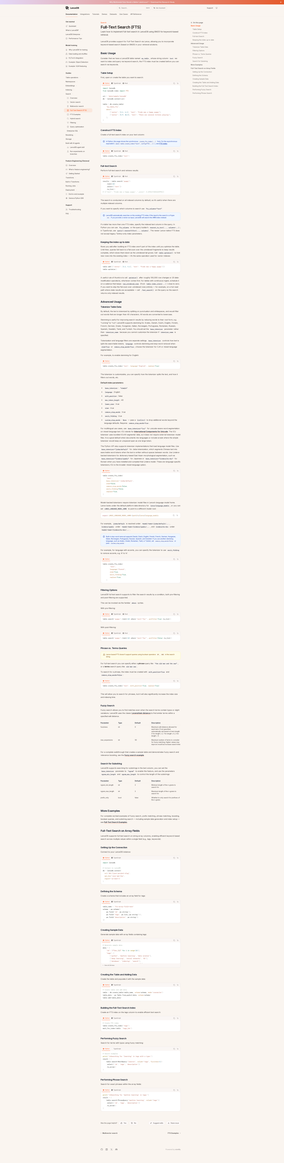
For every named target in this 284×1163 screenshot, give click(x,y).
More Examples (197, 65)
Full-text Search (198, 36)
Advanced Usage (197, 43)
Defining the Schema (200, 75)
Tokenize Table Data (200, 47)
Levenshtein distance (141, 713)
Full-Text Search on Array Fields (203, 68)
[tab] (106, 83)
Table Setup (197, 29)
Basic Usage (195, 26)
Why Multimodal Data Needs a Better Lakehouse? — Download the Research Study (142, 2)
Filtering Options (198, 50)
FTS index (163, 144)
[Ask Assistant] (177, 83)
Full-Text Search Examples (115, 822)
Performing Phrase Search (202, 93)
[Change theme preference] (216, 8)
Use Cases (123, 14)
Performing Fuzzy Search (202, 90)
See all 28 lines (109, 965)
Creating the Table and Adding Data (206, 82)
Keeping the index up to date (203, 40)
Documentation (72, 14)
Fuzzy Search (198, 58)
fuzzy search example (134, 755)
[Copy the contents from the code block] (174, 83)
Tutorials (95, 14)
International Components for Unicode (151, 431)
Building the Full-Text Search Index (205, 86)
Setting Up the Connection (202, 72)
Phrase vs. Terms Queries (202, 54)
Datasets (113, 14)
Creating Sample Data (200, 79)
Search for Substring (200, 61)
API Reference (135, 14)
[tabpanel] (140, 104)
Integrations (85, 14)
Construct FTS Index (200, 33)
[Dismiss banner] (280, 2)
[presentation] (140, 952)
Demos (104, 14)
